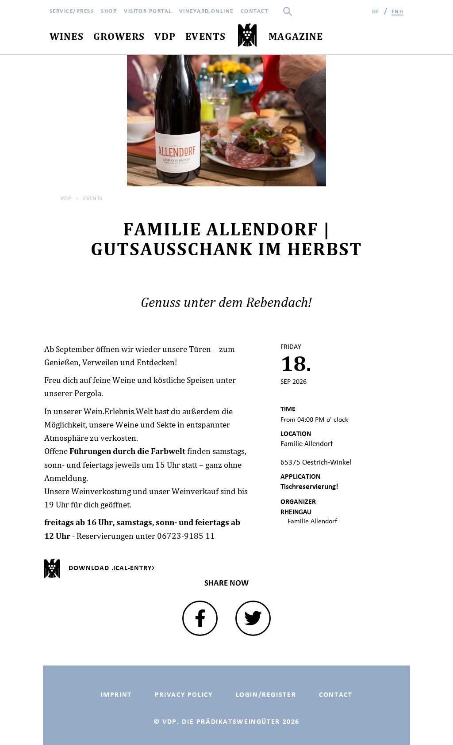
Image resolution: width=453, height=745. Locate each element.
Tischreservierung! (309, 486)
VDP (66, 198)
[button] (200, 618)
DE (376, 11)
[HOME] (247, 35)
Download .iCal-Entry (110, 567)
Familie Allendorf (312, 521)
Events (93, 198)
